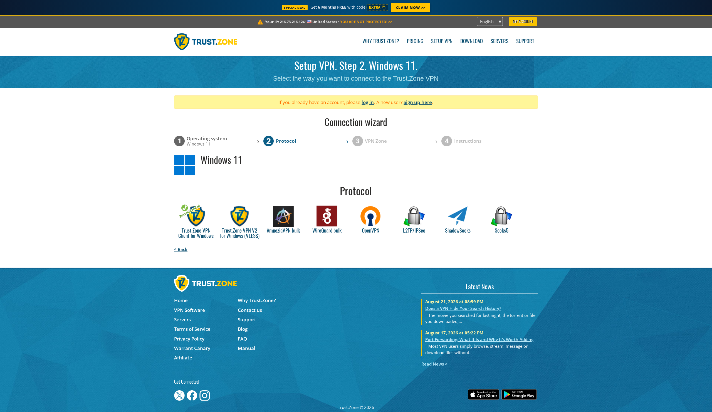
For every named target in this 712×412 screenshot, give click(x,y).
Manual (246, 348)
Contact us (250, 310)
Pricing (415, 41)
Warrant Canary (192, 348)
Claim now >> (410, 7)
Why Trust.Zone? (380, 41)
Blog (243, 329)
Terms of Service (192, 329)
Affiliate (183, 357)
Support (525, 41)
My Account (523, 22)
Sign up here (418, 102)
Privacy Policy (189, 338)
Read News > (434, 364)
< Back (180, 249)
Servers (499, 41)
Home (181, 300)
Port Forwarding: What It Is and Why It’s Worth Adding (479, 339)
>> (366, 21)
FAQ (242, 338)
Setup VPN (442, 41)
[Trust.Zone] (205, 41)
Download (471, 41)
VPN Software (189, 310)
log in (368, 102)
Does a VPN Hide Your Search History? (463, 308)
